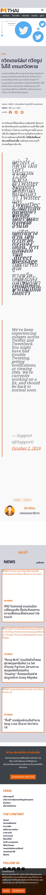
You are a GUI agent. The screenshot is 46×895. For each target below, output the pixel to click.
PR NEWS (8, 600)
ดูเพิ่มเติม (40, 562)
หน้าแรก (6, 15)
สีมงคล (6, 854)
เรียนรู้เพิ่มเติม (18, 890)
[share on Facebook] (10, 112)
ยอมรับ (6, 890)
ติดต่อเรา (7, 802)
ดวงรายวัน (7, 832)
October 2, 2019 (26, 449)
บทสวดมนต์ (8, 835)
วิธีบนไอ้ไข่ (7, 839)
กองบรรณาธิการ (30, 513)
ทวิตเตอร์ (27, 500)
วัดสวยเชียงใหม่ (9, 823)
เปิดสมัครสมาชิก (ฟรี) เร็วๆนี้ (23, 776)
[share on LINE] (22, 112)
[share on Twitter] (16, 112)
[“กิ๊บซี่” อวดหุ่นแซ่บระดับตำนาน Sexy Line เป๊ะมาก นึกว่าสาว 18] (23, 699)
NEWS (3, 54)
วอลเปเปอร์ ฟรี (9, 851)
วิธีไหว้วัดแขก (8, 845)
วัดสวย (6, 820)
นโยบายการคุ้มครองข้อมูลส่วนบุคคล (18, 799)
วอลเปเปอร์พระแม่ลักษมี (13, 848)
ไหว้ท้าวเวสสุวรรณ (10, 842)
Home (4, 104)
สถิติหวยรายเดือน (10, 829)
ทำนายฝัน (16, 15)
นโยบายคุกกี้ (8, 796)
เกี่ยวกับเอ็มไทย (9, 806)
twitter (17, 500)
